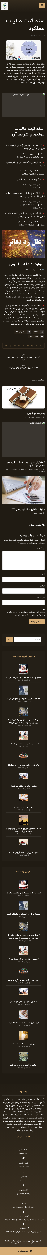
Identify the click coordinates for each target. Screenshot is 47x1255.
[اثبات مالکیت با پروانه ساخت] (23, 1056)
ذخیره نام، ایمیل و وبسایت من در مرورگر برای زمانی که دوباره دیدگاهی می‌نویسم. (25, 614)
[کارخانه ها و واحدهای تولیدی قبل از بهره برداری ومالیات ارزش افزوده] (23, 711)
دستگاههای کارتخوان (11, 469)
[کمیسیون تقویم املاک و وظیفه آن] (23, 735)
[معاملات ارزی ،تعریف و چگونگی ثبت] (23, 690)
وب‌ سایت (40, 597)
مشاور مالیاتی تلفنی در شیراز (23, 786)
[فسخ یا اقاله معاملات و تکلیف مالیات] (23, 669)
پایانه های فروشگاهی (35, 469)
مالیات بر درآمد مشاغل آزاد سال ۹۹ (23, 765)
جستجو (9, 639)
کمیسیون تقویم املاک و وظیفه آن (23, 743)
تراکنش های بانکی (23, 469)
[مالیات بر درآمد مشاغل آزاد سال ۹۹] (23, 756)
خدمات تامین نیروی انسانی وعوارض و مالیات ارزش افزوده (23, 830)
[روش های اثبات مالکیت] (23, 1035)
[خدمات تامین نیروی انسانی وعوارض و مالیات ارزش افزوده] (23, 820)
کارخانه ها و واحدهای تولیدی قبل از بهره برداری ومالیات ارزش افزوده (23, 721)
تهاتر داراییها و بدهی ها (23, 807)
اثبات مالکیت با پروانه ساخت (23, 1065)
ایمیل (42, 585)
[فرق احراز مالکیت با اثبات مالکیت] (23, 1014)
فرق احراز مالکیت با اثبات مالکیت (23, 1022)
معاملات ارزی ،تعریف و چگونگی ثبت (23, 698)
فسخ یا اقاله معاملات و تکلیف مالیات (23, 677)
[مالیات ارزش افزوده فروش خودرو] (23, 844)
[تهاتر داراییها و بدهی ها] (23, 798)
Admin (36, 332)
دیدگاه (41, 548)
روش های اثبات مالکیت (24, 1043)
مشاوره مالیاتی (33, 336)
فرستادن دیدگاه (36, 622)
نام (43, 574)
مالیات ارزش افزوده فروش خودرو (23, 852)
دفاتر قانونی (38, 417)
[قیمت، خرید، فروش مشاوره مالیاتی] (4, 6)
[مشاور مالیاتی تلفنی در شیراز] (23, 777)
